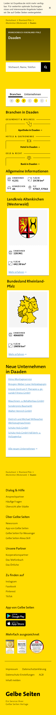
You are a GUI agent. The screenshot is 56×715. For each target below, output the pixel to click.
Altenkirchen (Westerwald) (16, 23)
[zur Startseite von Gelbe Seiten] (28, 693)
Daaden (33, 23)
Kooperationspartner (17, 554)
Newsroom (12, 523)
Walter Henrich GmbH (20, 411)
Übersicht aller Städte (17, 506)
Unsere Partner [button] (16, 548)
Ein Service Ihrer (17, 703)
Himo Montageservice (20, 379)
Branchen (15, 94)
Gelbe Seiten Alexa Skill (18, 538)
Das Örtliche (12, 564)
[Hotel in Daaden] (29, 146)
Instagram (11, 581)
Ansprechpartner (15, 496)
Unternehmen (32, 94)
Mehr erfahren (16, 272)
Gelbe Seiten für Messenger (20, 533)
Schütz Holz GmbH (18, 427)
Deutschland (11, 20)
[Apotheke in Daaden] (29, 129)
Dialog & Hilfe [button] (15, 490)
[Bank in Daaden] (29, 163)
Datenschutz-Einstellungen (20, 674)
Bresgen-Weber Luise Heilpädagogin (27, 384)
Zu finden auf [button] (15, 575)
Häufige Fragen (14, 501)
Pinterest (11, 591)
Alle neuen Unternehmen (21, 448)
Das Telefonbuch (14, 559)
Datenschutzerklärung (34, 669)
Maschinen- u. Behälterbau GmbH (26, 401)
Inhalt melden (13, 680)
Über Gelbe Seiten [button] (18, 516)
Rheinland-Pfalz (25, 20)
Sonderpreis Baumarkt (20, 406)
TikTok (9, 596)
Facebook (11, 586)
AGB (41, 674)
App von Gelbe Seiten (17, 528)
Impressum (12, 669)
